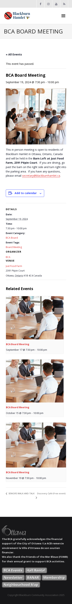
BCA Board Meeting (17, 344)
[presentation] (35, 317)
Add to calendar (26, 193)
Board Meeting (14, 247)
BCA (8, 257)
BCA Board (12, 237)
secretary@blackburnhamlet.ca (41, 175)
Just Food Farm (14, 266)
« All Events (14, 54)
